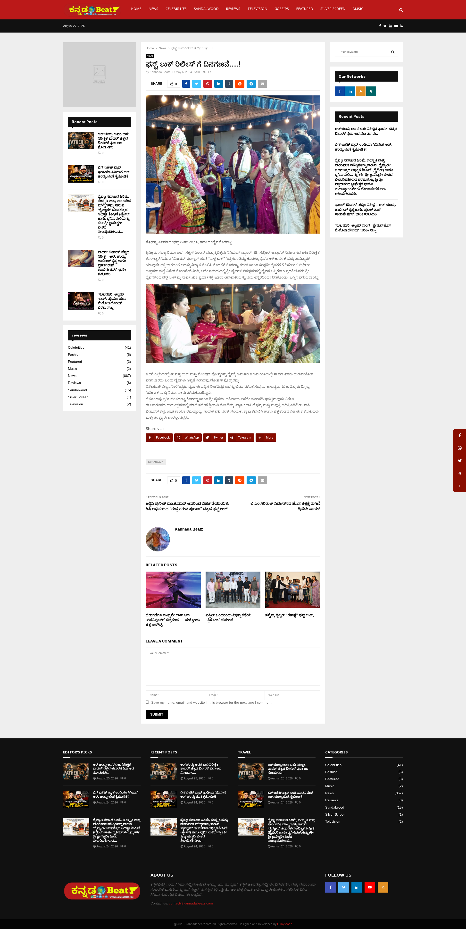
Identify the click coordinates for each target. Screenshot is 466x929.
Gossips (282, 9)
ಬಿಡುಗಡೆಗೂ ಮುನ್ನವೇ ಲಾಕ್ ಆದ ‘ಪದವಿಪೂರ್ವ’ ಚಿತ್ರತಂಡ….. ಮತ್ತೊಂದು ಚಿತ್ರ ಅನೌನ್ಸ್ (173, 619)
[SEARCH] (393, 52)
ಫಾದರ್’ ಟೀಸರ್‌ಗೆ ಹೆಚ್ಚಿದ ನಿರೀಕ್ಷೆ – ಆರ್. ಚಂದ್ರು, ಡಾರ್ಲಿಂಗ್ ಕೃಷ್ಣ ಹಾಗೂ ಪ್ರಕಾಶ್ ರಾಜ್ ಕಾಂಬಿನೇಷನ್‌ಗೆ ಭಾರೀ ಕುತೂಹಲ (365, 209)
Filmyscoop (284, 924)
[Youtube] (370, 887)
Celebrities (176, 9)
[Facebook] (330, 887)
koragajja (155, 462)
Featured (304, 9)
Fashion (74, 354)
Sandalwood (206, 9)
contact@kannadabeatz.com (191, 903)
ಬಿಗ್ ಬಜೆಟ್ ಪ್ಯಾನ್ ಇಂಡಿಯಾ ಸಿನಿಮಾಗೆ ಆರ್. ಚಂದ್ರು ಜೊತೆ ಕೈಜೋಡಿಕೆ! (114, 171)
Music (358, 9)
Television (257, 9)
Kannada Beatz (160, 72)
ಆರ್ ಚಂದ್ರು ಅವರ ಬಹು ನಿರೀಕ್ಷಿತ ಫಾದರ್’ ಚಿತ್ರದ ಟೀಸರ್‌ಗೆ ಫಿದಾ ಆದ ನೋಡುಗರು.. (113, 769)
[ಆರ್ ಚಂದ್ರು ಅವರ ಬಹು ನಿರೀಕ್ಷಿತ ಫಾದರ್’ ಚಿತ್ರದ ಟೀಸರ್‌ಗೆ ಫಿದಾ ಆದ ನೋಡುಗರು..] (81, 140)
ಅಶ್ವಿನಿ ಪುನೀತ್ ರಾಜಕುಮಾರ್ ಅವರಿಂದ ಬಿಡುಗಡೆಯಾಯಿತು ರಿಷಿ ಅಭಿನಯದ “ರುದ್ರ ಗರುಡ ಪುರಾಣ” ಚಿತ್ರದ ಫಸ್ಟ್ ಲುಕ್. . (187, 508)
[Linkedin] (356, 887)
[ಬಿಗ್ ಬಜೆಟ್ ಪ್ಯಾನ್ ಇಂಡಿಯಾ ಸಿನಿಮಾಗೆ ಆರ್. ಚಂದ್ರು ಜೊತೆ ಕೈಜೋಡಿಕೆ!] (81, 174)
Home (136, 9)
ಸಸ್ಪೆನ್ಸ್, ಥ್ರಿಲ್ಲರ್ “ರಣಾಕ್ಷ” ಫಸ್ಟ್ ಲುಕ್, (289, 615)
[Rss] (383, 887)
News (153, 9)
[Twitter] (343, 887)
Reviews (233, 9)
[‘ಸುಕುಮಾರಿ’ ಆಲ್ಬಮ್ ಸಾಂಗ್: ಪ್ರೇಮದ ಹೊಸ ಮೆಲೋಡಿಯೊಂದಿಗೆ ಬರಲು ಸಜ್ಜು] (81, 301)
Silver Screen (332, 9)
